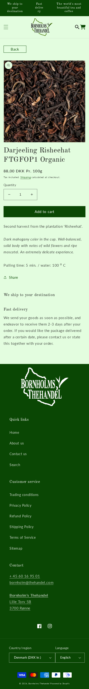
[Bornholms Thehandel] (42, 27)
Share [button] (13, 277)
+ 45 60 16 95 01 (24, 576)
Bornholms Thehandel (38, 683)
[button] (77, 27)
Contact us (18, 454)
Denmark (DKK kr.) (27, 657)
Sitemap (15, 548)
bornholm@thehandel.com (31, 582)
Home (14, 432)
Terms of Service (22, 537)
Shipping (25, 177)
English (65, 657)
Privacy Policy (20, 505)
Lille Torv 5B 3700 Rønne (28, 601)
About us (16, 443)
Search (14, 465)
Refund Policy (20, 516)
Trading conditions (24, 495)
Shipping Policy (21, 527)
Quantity (10, 185)
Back (15, 49)
